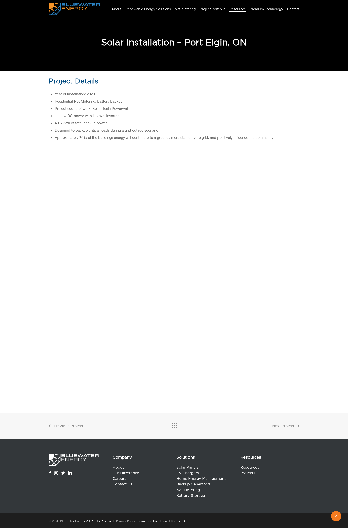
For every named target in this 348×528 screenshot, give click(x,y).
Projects (247, 473)
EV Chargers (187, 473)
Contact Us (122, 484)
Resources (249, 467)
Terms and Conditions (153, 521)
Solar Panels (187, 467)
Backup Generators (193, 484)
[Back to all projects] (174, 425)
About (118, 467)
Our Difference (126, 473)
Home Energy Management (201, 478)
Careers (119, 478)
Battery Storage (190, 495)
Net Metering (188, 490)
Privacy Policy (126, 521)
